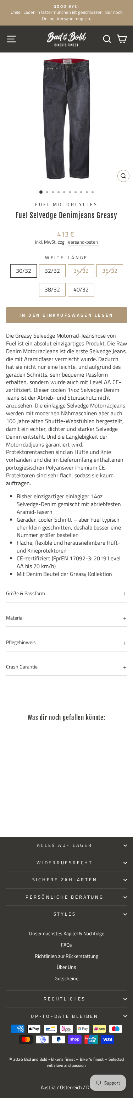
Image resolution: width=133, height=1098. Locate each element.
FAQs (66, 945)
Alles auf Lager (64, 845)
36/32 (109, 270)
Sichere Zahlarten (65, 879)
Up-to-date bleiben (65, 1016)
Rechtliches (64, 999)
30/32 (23, 270)
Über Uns (66, 967)
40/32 (81, 289)
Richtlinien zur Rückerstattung (66, 956)
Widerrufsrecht (65, 862)
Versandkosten (83, 242)
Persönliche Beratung (65, 897)
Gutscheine (66, 978)
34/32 (81, 270)
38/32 (52, 289)
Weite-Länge (66, 258)
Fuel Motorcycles (66, 204)
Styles (65, 914)
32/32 (52, 270)
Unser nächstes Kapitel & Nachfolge (66, 933)
